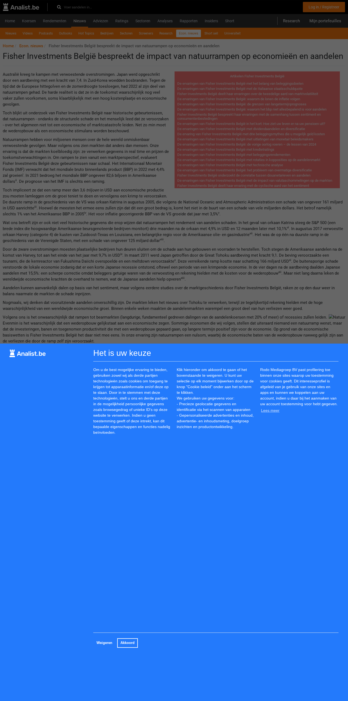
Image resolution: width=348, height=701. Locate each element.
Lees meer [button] (270, 410)
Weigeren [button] (104, 643)
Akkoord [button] (127, 643)
